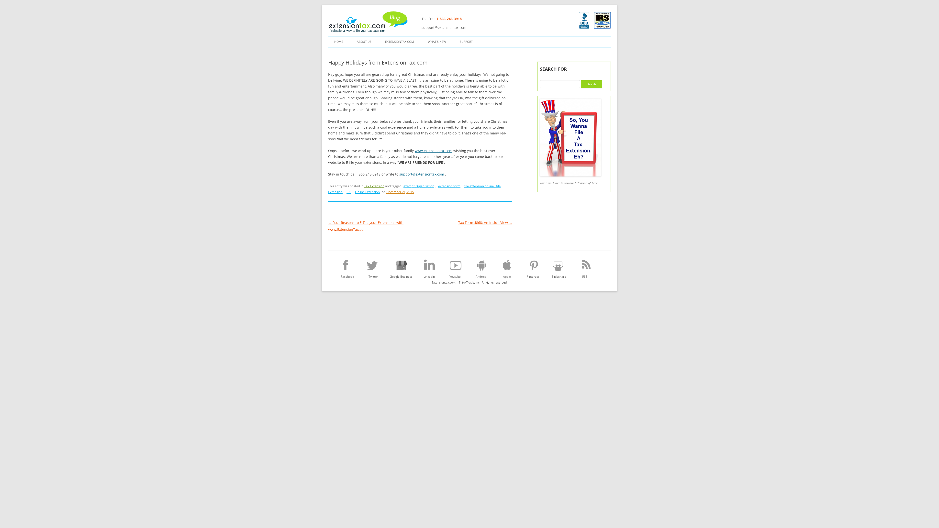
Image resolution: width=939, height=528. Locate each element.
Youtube (455, 277)
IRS (349, 192)
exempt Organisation (418, 186)
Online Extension (367, 192)
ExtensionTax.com (399, 42)
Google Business (401, 277)
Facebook (347, 277)
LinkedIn (429, 277)
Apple (507, 277)
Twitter (373, 277)
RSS (584, 277)
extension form (449, 186)
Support (466, 42)
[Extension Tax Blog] (368, 22)
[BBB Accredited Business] (584, 27)
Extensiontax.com (444, 282)
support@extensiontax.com (444, 27)
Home (338, 42)
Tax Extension (374, 186)
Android (481, 277)
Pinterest (533, 277)
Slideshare (559, 277)
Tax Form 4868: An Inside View (485, 222)
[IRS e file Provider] (602, 20)
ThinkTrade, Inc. (469, 282)
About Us (364, 42)
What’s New (437, 42)
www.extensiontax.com (433, 150)
